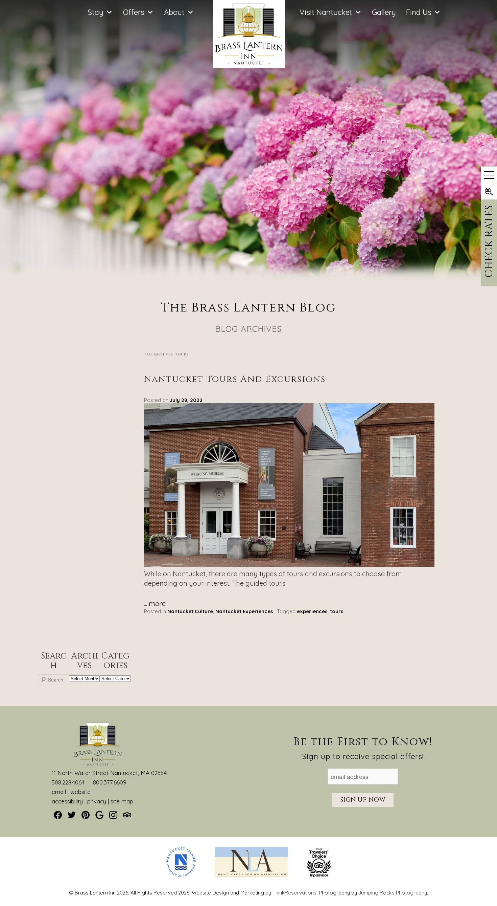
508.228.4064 (68, 782)
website (80, 791)
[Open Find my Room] (489, 191)
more (157, 603)
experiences (312, 611)
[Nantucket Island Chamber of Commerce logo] (181, 875)
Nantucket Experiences (244, 611)
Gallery (384, 12)
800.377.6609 (109, 782)
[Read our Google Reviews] (99, 815)
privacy (96, 801)
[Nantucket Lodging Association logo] (251, 875)
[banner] (248, 868)
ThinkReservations (294, 892)
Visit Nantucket (326, 12)
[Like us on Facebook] (58, 815)
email (59, 791)
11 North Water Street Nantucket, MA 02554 (109, 772)
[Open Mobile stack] (489, 174)
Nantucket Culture (190, 611)
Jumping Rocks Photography (392, 892)
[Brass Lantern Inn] (249, 65)
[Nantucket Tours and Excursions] (289, 564)
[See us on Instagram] (113, 815)
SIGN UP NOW (363, 800)
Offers (133, 12)
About (174, 12)
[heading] (248, 318)
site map (122, 801)
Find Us (418, 12)
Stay (95, 12)
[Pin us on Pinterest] (85, 815)
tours (337, 611)
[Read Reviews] (127, 815)
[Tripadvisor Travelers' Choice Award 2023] (319, 875)
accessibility (67, 801)
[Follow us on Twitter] (72, 815)
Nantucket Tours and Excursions (235, 379)
